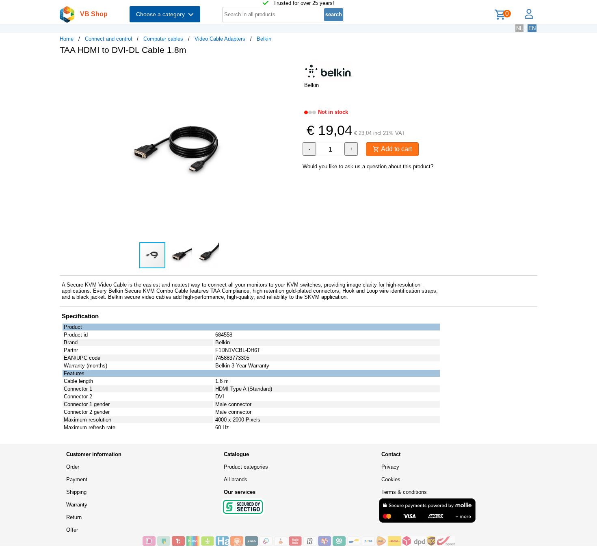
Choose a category (162, 14)
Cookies (390, 479)
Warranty (76, 505)
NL (519, 28)
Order (72, 467)
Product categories (246, 467)
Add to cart (395, 149)
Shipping (76, 492)
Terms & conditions (404, 492)
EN (532, 28)
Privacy (390, 467)
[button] (291, 69)
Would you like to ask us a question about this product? (368, 166)
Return (74, 517)
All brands (235, 479)
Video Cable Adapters (220, 39)
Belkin (264, 39)
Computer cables (163, 39)
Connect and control (108, 39)
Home (67, 39)
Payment (76, 479)
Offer (72, 530)
